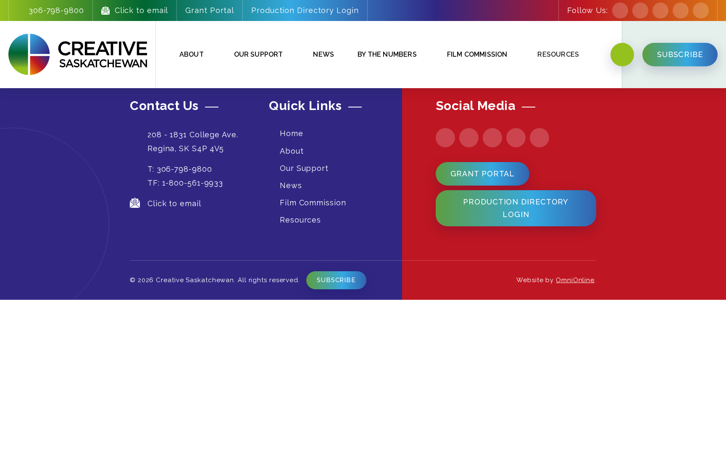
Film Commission (477, 54)
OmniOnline (575, 280)
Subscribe (336, 280)
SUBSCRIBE (680, 54)
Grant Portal (209, 10)
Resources (300, 219)
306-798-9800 (56, 10)
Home (291, 133)
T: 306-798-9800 (179, 169)
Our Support (258, 54)
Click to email (141, 10)
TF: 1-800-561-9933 (185, 182)
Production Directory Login (304, 10)
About (191, 54)
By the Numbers (387, 54)
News (323, 54)
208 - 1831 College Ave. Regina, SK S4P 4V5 (192, 141)
